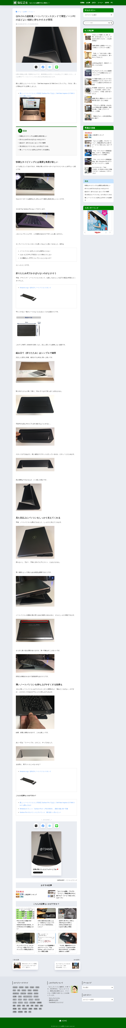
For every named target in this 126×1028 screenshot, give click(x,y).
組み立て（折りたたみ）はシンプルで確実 (33, 143)
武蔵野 (30, 1008)
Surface (24, 990)
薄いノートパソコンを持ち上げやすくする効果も (35, 149)
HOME (64, 1021)
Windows (35, 990)
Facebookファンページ (56, 1002)
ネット (26, 1002)
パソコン (68, 880)
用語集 (35, 1008)
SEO (19, 990)
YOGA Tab (23, 993)
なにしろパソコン (28, 996)
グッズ (75, 880)
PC (112, 2)
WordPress (16, 993)
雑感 (26, 1011)
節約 (40, 1008)
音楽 (30, 1011)
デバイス (20, 1002)
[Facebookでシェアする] (43, 67)
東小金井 (25, 1008)
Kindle (37, 987)
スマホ (14, 1002)
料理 (41, 1005)
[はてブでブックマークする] (49, 67)
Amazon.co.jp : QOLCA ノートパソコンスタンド (35, 287)
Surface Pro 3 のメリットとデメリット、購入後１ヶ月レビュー (40, 812)
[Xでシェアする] (36, 67)
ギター (14, 999)
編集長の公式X (53, 1000)
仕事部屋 (39, 1002)
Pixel (14, 990)
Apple (26, 987)
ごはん (19, 996)
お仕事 (88, 2)
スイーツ (37, 999)
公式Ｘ (94, 2)
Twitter (29, 990)
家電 (32, 1005)
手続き (36, 1005)
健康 (14, 1005)
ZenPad (36, 993)
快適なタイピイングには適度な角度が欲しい (33, 136)
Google (32, 987)
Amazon (15, 987)
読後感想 (20, 1011)
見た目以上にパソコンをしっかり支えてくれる (34, 146)
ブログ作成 (32, 1002)
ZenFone (30, 993)
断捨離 (14, 1008)
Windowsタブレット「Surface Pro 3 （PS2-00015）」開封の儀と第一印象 (44, 809)
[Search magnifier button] (111, 23)
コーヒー (100, 2)
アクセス (36, 996)
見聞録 (82, 2)
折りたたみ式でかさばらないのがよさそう (33, 139)
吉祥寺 (107, 2)
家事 (28, 1005)
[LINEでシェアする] (56, 67)
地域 (24, 1005)
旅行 (19, 1008)
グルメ (25, 999)
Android (21, 987)
